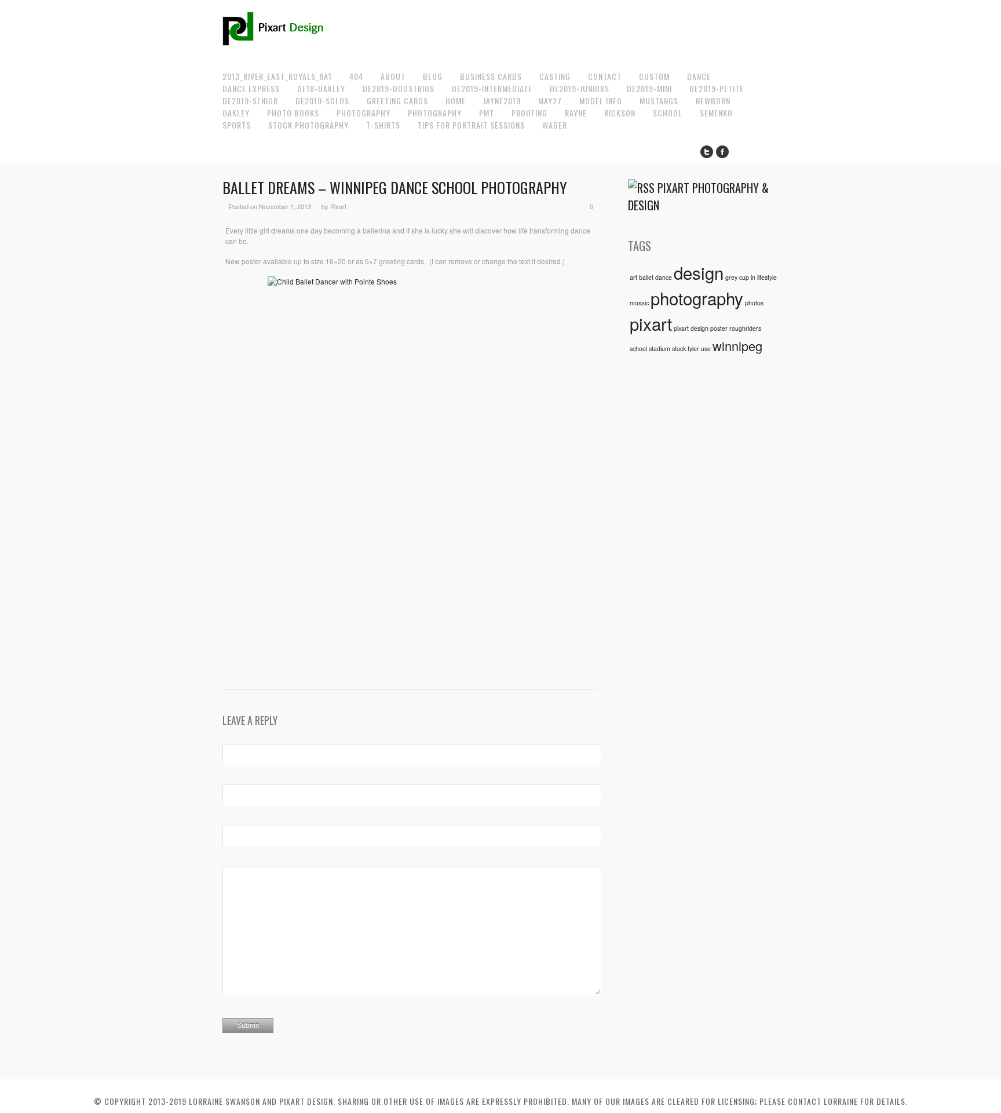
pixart (651, 323)
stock (679, 348)
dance (663, 277)
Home (455, 100)
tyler (693, 348)
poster (719, 328)
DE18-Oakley (321, 88)
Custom (654, 76)
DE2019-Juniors (579, 88)
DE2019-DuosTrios (398, 88)
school (638, 348)
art (633, 277)
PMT (486, 113)
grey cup (737, 277)
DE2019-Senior (250, 100)
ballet (646, 277)
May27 (550, 100)
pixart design (691, 328)
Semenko (716, 113)
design (699, 272)
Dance (699, 76)
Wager (554, 125)
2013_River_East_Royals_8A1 (277, 76)
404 (356, 76)
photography (697, 298)
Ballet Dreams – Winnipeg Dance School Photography (394, 187)
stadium (659, 348)
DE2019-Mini (649, 88)
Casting (555, 76)
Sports (236, 125)
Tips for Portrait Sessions (471, 125)
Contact (605, 76)
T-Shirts (383, 125)
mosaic (639, 302)
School (667, 113)
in (753, 277)
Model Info (600, 100)
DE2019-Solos (322, 100)
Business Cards (491, 76)
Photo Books (293, 113)
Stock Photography (308, 125)
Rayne (576, 113)
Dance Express (251, 88)
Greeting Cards (397, 100)
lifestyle (767, 277)
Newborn (713, 100)
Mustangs (659, 100)
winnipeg (737, 346)
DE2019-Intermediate (492, 88)
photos (754, 302)
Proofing (529, 113)
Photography (363, 113)
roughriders (745, 328)
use (706, 348)
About (393, 76)
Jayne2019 (502, 100)
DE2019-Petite (716, 88)
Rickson (619, 113)
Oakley (236, 113)
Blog (433, 76)
